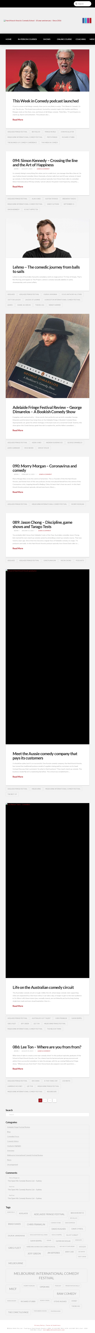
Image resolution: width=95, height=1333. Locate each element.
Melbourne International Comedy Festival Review (25, 1155)
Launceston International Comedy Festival (62, 300)
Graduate (78, 1240)
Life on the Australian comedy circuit (43, 987)
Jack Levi (82, 1247)
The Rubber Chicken (40, 1311)
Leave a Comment (43, 169)
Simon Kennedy (13, 209)
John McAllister (67, 132)
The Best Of (12, 794)
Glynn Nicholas (63, 1241)
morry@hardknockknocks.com (54, 1330)
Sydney (74, 1301)
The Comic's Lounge (18, 1312)
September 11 (69, 204)
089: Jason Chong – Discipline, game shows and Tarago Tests (42, 524)
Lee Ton (37, 1024)
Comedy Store (56, 1223)
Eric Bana (36, 1081)
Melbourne (36, 789)
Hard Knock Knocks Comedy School (41, 1247)
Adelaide (11, 294)
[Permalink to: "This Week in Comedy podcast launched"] (47, 70)
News (9, 1160)
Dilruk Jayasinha (50, 294)
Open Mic (45, 1287)
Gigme (49, 1240)
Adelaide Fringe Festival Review (18, 1127)
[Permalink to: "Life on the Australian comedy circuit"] (47, 890)
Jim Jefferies (53, 1253)
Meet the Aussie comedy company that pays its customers (45, 755)
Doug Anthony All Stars (72, 294)
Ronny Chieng (44, 1300)
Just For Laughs (14, 300)
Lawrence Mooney (15, 1086)
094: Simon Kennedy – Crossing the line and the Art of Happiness (45, 162)
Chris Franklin (61, 1018)
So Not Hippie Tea (31, 209)
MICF (13, 1289)
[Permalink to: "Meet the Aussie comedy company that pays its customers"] (47, 656)
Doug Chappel (57, 1235)
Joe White (66, 1081)
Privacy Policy (40, 1325)
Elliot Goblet (72, 1235)
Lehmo (10, 305)
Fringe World (50, 132)
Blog (8, 1132)
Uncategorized (12, 1165)
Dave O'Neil (77, 1229)
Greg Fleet (12, 1024)
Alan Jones (36, 199)
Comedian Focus (13, 1136)
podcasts (80, 560)
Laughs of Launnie (32, 300)
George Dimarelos (74, 443)
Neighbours (52, 1092)
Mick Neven (28, 448)
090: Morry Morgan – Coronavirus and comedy (45, 468)
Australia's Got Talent (41, 1018)
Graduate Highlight (14, 1146)
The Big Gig (39, 305)
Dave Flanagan (50, 560)
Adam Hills (11, 1212)
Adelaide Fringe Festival (17, 132)
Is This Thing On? (51, 1081)
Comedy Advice (13, 1141)
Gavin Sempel (76, 1018)
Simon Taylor (43, 448)
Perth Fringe (52, 137)
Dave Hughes (59, 1229)
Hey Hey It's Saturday (67, 1246)
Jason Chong (65, 560)
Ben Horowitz (77, 1213)
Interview (10, 1151)
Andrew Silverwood (54, 443)
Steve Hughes (60, 1301)
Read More (18, 119)
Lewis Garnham (14, 448)
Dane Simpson (70, 1223)
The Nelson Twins (54, 1029)
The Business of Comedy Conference (22, 142)
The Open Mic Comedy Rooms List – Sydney (25, 1181)
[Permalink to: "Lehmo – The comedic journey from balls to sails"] (47, 238)
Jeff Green (25, 1024)
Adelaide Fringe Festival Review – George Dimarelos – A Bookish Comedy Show (47, 409)
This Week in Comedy (49, 142)
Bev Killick (36, 132)
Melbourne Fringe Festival (55, 1024)
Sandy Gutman (53, 204)
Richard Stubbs (68, 137)
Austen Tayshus (51, 199)
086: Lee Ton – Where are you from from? (47, 1046)
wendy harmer (55, 305)
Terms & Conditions (53, 1325)
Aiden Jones (36, 443)
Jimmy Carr (69, 1252)
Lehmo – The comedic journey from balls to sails (46, 269)
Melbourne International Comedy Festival (25, 137)
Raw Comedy (66, 1293)
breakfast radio (69, 199)
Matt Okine (82, 1256)
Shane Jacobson (24, 305)
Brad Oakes (14, 1224)
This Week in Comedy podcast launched (46, 100)
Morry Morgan (77, 504)
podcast (58, 1286)
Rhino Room (11, 1301)
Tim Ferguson (55, 1311)
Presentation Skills (72, 1286)
